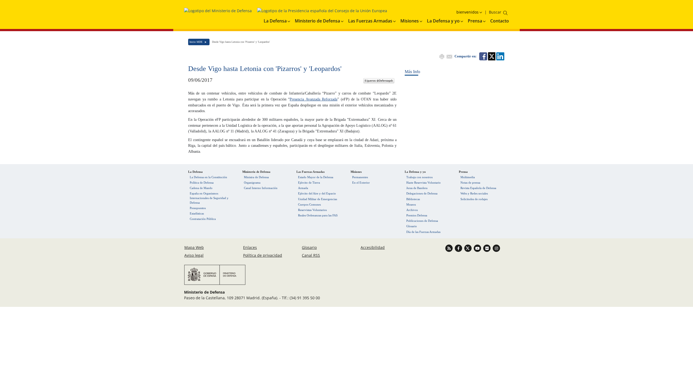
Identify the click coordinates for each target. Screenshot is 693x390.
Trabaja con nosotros (419, 177)
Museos (411, 204)
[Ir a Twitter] (468, 248)
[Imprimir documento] (441, 56)
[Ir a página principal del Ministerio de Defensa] (218, 12)
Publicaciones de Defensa (422, 220)
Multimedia (467, 177)
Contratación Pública (203, 218)
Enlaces (250, 247)
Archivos (412, 210)
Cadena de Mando (201, 188)
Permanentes (360, 177)
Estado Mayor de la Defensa (315, 177)
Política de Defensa (202, 182)
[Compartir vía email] (449, 56)
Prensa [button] (475, 21)
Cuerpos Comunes (309, 204)
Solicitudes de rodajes (474, 199)
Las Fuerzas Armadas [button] (370, 21)
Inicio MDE (195, 41)
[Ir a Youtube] (478, 248)
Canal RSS (311, 255)
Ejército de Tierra (309, 182)
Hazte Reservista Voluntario (423, 182)
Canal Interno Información (260, 188)
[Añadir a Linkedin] (499, 56)
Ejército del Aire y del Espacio (317, 193)
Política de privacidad (262, 255)
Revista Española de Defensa (478, 188)
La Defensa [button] (275, 21)
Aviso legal (194, 255)
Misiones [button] (409, 21)
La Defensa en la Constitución (208, 177)
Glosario (411, 226)
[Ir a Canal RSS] (449, 248)
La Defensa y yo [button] (443, 21)
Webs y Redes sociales (474, 193)
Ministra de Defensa (256, 177)
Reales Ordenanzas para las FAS (318, 215)
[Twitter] (379, 80)
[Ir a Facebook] (459, 248)
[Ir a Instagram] (496, 248)
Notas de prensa (470, 182)
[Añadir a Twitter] (491, 56)
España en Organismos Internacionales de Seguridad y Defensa (209, 198)
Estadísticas (197, 213)
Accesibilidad (373, 247)
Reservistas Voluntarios (312, 210)
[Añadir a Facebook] (482, 56)
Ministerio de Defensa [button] (317, 21)
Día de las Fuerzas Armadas (423, 231)
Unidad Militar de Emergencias (317, 199)
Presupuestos (198, 208)
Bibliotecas (413, 199)
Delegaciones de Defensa (421, 193)
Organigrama (252, 182)
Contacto (499, 21)
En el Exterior (361, 182)
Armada (303, 188)
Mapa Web (194, 247)
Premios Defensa (416, 215)
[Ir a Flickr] (487, 248)
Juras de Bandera (416, 188)
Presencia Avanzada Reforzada (313, 99)
